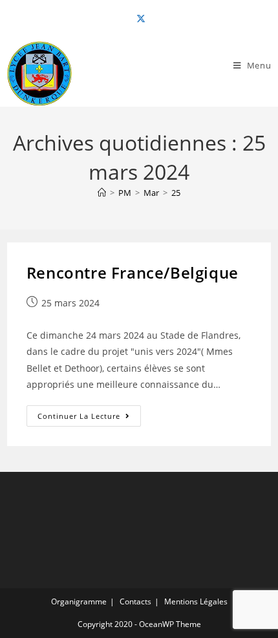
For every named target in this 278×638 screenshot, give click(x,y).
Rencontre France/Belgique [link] (133, 272)
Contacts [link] (135, 601)
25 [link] (175, 192)
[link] (139, 19)
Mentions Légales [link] (196, 601)
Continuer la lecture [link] (89, 418)
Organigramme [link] (79, 601)
